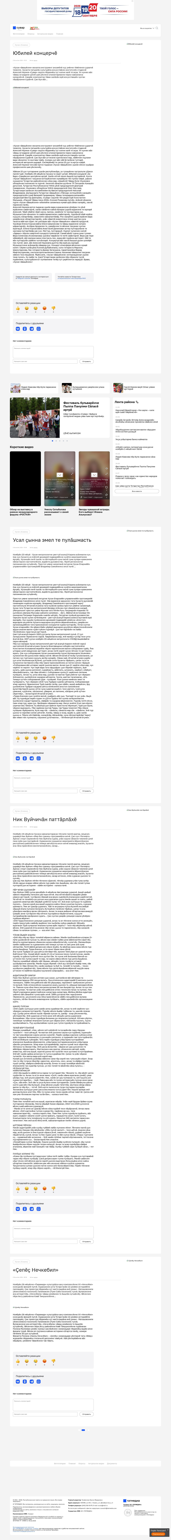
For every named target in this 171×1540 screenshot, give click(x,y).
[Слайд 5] (67, 440)
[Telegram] (32, 329)
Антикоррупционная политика (23, 1527)
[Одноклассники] (25, 329)
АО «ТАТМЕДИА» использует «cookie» (26, 1528)
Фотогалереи (19, 34)
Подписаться (158, 1534)
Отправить (86, 361)
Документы (112, 1463)
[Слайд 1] (52, 440)
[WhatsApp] (39, 329)
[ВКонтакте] (18, 329)
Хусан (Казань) (21, 45)
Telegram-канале (24, 278)
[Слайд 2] (56, 440)
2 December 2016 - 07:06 (20, 547)
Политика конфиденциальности (24, 1531)
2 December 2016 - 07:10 (20, 60)
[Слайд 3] (59, 440)
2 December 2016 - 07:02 (20, 826)
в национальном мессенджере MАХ (72, 278)
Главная (59, 34)
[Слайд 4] (63, 440)
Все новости (137, 491)
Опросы (31, 34)
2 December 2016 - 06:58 (20, 1277)
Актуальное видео (45, 34)
